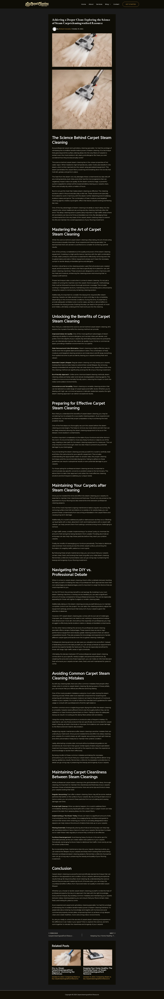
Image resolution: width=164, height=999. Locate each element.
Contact (116, 4)
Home (83, 4)
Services (99, 4)
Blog (107, 4)
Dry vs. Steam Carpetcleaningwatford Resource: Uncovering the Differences (63, 971)
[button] (110, 4)
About (91, 4)
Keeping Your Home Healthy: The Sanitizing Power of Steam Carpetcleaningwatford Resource (97, 971)
